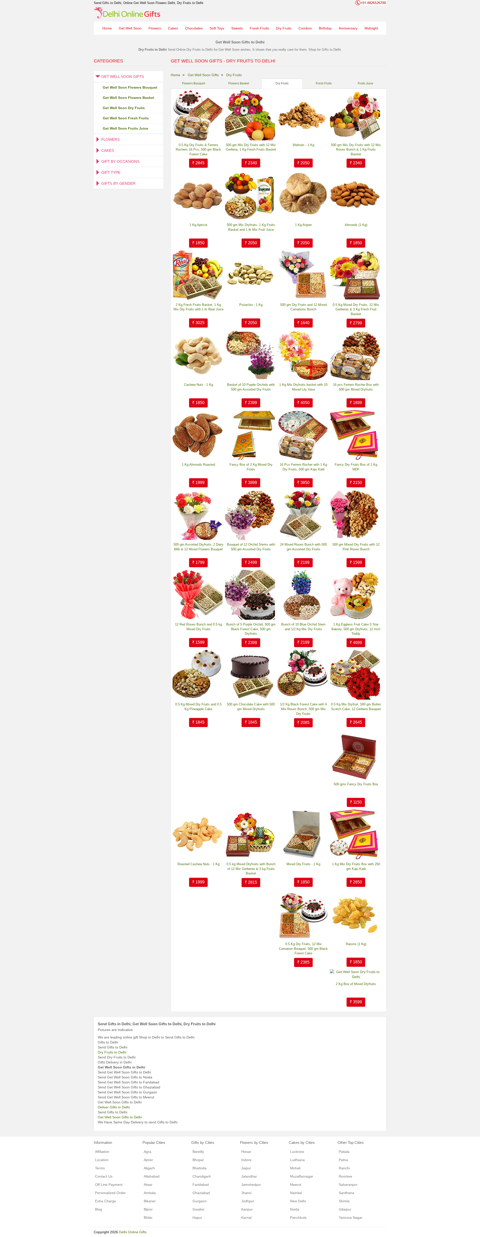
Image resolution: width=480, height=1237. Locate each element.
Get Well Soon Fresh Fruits (126, 118)
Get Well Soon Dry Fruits (124, 108)
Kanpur (247, 1209)
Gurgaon (199, 1201)
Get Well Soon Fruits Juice (125, 128)
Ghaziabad (201, 1193)
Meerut (295, 1185)
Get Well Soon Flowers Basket (128, 98)
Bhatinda (199, 1168)
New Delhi (298, 1201)
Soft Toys (217, 28)
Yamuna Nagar (350, 1218)
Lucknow (297, 1152)
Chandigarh (201, 1176)
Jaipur (246, 1168)
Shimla (344, 1201)
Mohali (295, 1168)
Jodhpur (247, 1201)
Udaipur (345, 1209)
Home (107, 28)
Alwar (148, 1185)
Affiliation (102, 1152)
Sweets (237, 28)
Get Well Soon (130, 28)
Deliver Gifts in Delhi (114, 1107)
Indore (246, 1160)
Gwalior (198, 1209)
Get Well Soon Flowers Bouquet (130, 87)
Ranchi (344, 1168)
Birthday (325, 28)
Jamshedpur (251, 1185)
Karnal (246, 1218)
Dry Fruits (284, 28)
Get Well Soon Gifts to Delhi (120, 1117)
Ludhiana (297, 1160)
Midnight (371, 28)
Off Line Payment (108, 1185)
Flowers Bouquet (193, 83)
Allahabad (152, 1176)
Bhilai (148, 1218)
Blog (98, 1209)
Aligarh (149, 1168)
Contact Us (103, 1176)
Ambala (150, 1193)
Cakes (173, 28)
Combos (305, 28)
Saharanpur (348, 1185)
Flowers (154, 28)
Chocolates (194, 28)
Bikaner (150, 1201)
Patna (343, 1160)
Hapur (197, 1218)
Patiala (344, 1152)
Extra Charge (105, 1201)
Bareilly (198, 1152)
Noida (294, 1209)
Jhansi (246, 1193)
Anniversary (348, 28)
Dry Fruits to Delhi (112, 1052)
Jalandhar (249, 1176)
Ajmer (148, 1160)
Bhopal (198, 1160)
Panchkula (298, 1218)
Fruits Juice (365, 83)
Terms (100, 1168)
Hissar (246, 1152)
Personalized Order (110, 1193)
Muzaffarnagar (301, 1176)
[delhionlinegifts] (127, 12)
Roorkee (345, 1176)
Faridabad (200, 1185)
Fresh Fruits (259, 28)
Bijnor (148, 1209)
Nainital (296, 1193)
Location (101, 1160)
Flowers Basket (238, 83)
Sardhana (346, 1193)
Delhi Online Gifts (132, 1232)
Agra (147, 1152)
